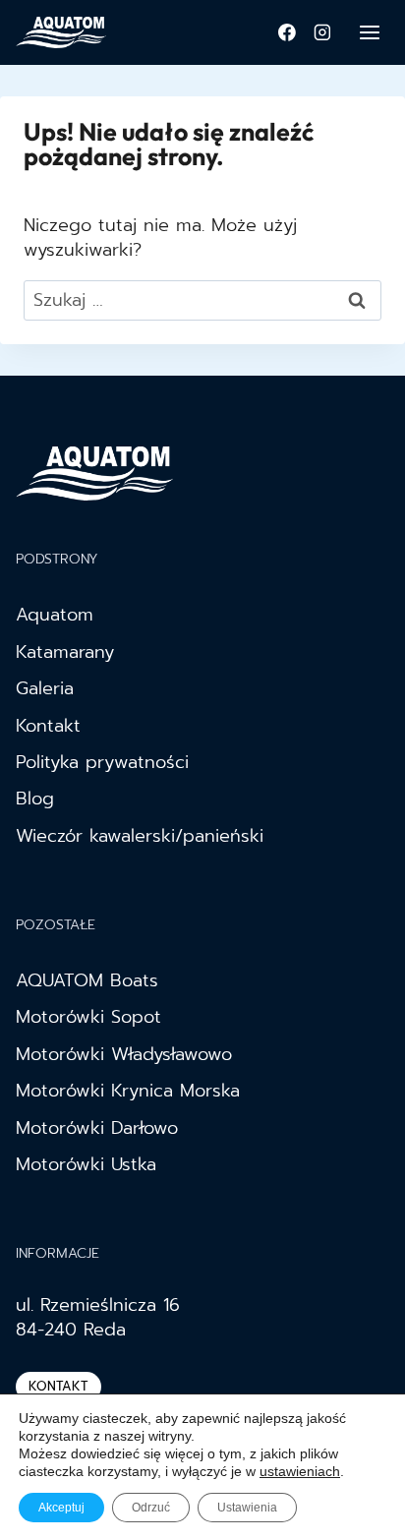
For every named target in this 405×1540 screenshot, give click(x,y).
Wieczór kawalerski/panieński (139, 836)
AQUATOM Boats (87, 980)
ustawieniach (300, 1471)
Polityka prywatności (102, 762)
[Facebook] (287, 32)
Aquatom (54, 614)
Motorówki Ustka (86, 1164)
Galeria (45, 688)
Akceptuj (61, 1507)
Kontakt (48, 726)
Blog (35, 798)
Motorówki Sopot (88, 1017)
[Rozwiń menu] (369, 32)
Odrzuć (151, 1507)
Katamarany (65, 652)
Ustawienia (247, 1507)
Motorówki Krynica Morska (128, 1090)
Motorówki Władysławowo (124, 1054)
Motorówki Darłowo (97, 1128)
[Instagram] (322, 32)
